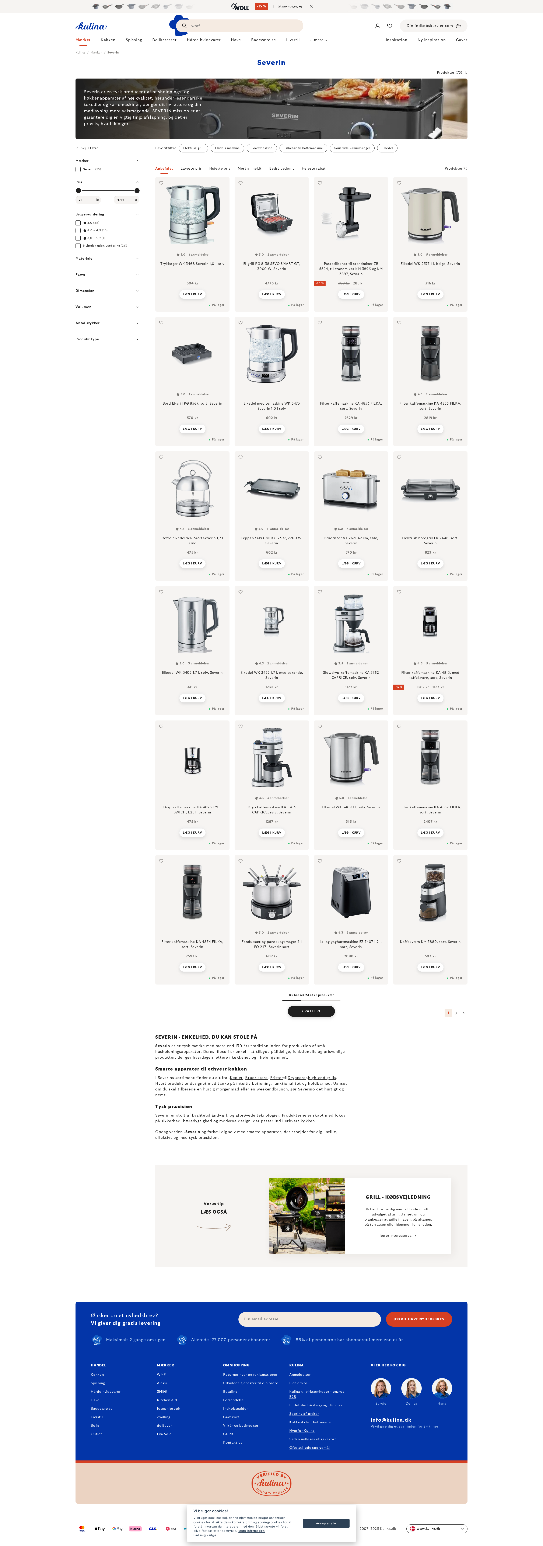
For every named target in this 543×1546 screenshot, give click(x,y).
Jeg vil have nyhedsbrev (419, 1319)
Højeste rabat (314, 168)
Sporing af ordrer (304, 1413)
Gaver (462, 40)
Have (95, 1400)
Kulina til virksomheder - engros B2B (316, 1394)
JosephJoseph (168, 1408)
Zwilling (163, 1417)
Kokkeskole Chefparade (310, 1422)
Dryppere (297, 1078)
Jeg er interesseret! (396, 1235)
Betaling (230, 1391)
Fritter (276, 1078)
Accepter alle (326, 1523)
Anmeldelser (300, 1374)
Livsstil (97, 1417)
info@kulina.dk (391, 1420)
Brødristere (256, 1078)
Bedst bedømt (281, 168)
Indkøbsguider (235, 1408)
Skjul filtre (90, 148)
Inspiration (396, 40)
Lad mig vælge (204, 1535)
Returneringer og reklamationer (250, 1374)
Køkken (97, 1374)
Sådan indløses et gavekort (312, 1439)
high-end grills (322, 1078)
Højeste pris (219, 168)
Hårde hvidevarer (106, 1391)
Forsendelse (233, 1400)
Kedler (236, 1078)
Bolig (95, 1425)
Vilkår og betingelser (241, 1425)
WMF (161, 1374)
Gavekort (231, 1417)
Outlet (96, 1434)
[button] (311, 170)
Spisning (98, 1383)
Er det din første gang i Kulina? (316, 1405)
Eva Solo (164, 1434)
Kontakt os (232, 1442)
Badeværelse (102, 1408)
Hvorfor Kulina (302, 1430)
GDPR (228, 1434)
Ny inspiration (432, 40)
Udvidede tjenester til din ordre (250, 1383)
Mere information (251, 1530)
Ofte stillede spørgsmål (309, 1447)
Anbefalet (164, 168)
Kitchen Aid (167, 1400)
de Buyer (164, 1425)
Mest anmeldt (250, 168)
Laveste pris (191, 168)
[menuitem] (83, 41)
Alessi (162, 1383)
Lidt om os (298, 1383)
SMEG (162, 1391)
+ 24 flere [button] (311, 1011)
